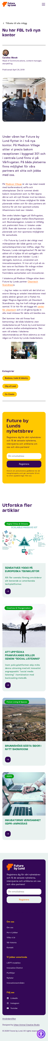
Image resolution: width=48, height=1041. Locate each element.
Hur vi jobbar (12, 932)
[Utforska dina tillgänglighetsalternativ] (41, 1034)
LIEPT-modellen (14, 963)
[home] (9, 4)
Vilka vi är (11, 937)
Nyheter (10, 978)
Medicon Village (14, 184)
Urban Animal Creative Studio (27, 1025)
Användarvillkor (9, 1019)
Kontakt (10, 947)
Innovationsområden (15, 983)
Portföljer (11, 973)
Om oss (10, 927)
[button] (43, 4)
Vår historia (12, 942)
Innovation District (15, 968)
